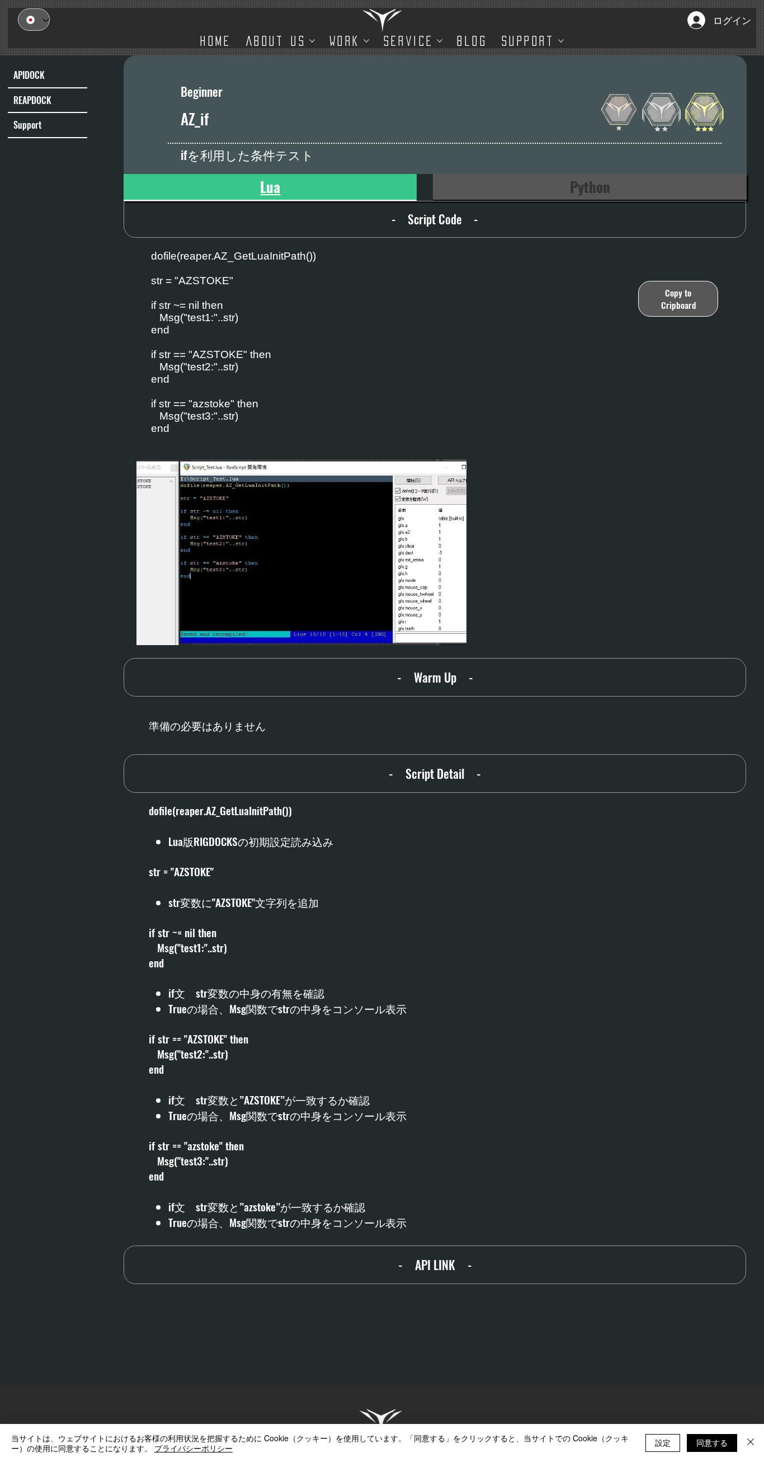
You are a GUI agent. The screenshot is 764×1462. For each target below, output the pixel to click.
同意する (712, 1442)
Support (27, 124)
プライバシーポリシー (193, 1448)
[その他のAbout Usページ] (312, 41)
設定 (663, 1442)
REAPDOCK (32, 100)
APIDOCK (29, 75)
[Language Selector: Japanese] (34, 19)
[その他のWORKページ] (366, 41)
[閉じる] (750, 1443)
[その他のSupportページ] (561, 41)
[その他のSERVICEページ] (439, 41)
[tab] (270, 187)
